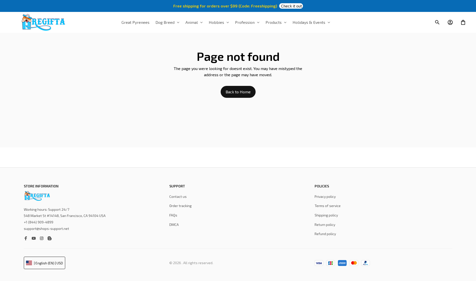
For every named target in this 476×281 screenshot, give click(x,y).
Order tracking (180, 206)
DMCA (174, 224)
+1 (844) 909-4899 (38, 222)
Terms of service (328, 206)
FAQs (173, 215)
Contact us (178, 196)
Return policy (325, 224)
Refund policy (325, 234)
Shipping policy (326, 215)
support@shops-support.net (46, 228)
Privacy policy (325, 196)
